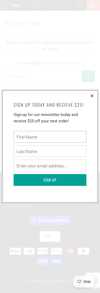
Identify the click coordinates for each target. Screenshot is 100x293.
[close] (92, 96)
